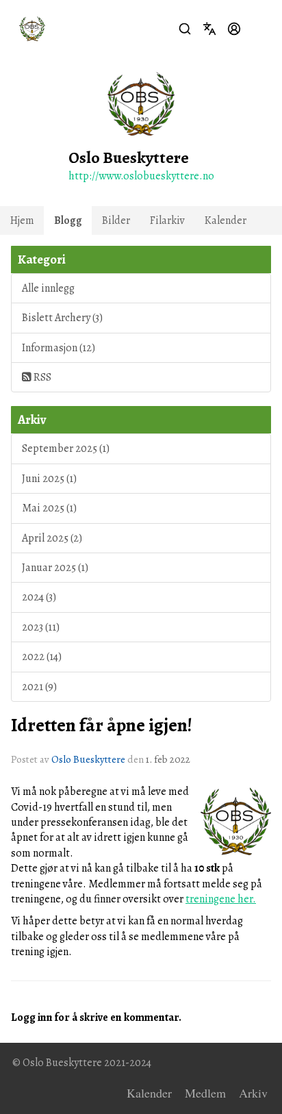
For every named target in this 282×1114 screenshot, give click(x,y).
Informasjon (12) (58, 347)
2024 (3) (39, 597)
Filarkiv (167, 220)
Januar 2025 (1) (55, 567)
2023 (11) (41, 627)
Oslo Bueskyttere (88, 759)
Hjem (22, 220)
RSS (41, 377)
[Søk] (184, 28)
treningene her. (220, 899)
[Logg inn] (234, 28)
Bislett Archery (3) (62, 317)
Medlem (205, 1093)
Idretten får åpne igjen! (101, 725)
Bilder (116, 220)
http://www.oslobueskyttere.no (141, 175)
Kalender (225, 220)
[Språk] (209, 28)
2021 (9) (39, 686)
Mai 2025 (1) (49, 508)
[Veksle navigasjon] (258, 28)
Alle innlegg (48, 288)
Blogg (68, 220)
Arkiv (253, 1093)
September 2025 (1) (66, 448)
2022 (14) (42, 656)
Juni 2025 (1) (49, 478)
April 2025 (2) (52, 538)
